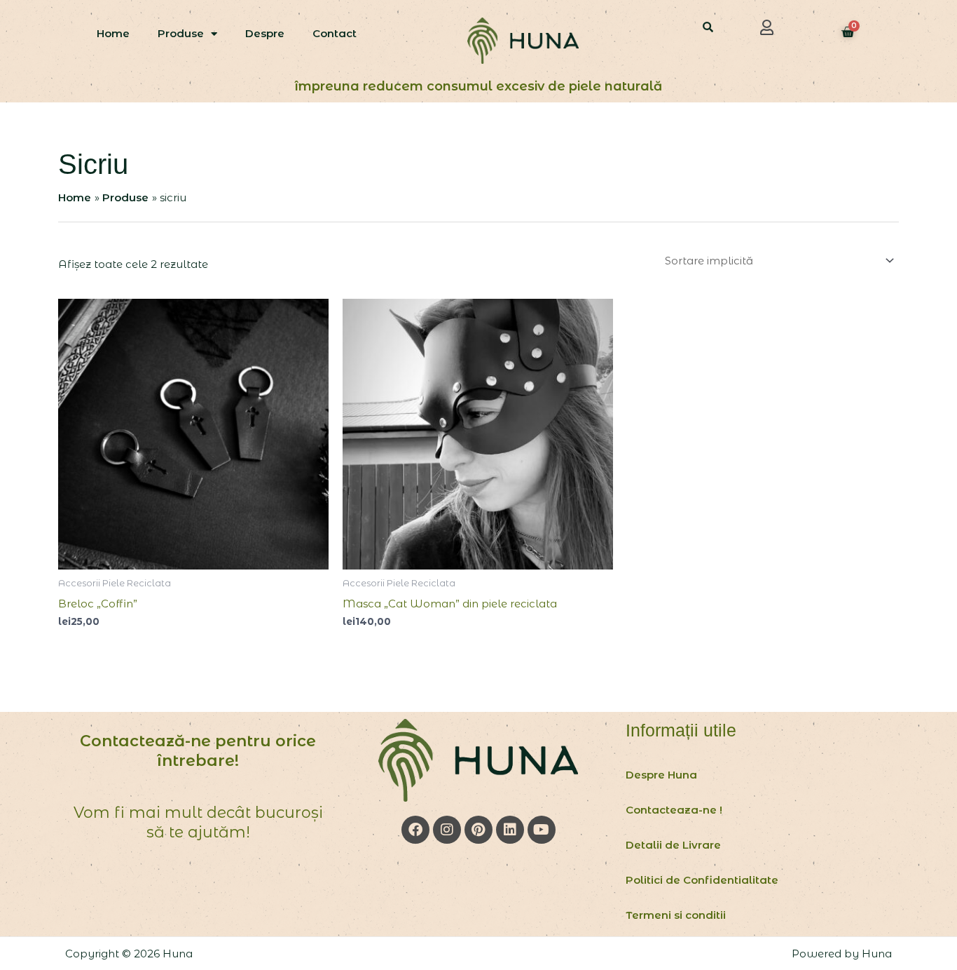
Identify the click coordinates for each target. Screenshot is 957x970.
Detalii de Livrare (673, 844)
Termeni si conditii (676, 915)
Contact (334, 33)
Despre (264, 33)
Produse (181, 33)
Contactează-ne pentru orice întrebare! (198, 751)
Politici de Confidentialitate (702, 880)
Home (113, 33)
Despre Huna (661, 774)
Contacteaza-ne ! (674, 809)
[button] (767, 27)
